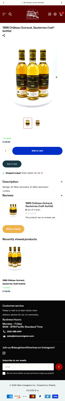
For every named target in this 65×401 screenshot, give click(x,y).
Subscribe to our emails (14, 360)
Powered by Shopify (46, 385)
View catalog (4, 14)
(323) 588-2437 (14, 331)
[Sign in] (55, 14)
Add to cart (37, 150)
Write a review (13, 229)
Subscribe (58, 366)
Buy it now (12, 164)
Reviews (8, 195)
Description (10, 181)
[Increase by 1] (10, 148)
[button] (3, 2)
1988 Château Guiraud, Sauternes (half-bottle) (14, 282)
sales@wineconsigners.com (20, 336)
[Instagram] (4, 353)
